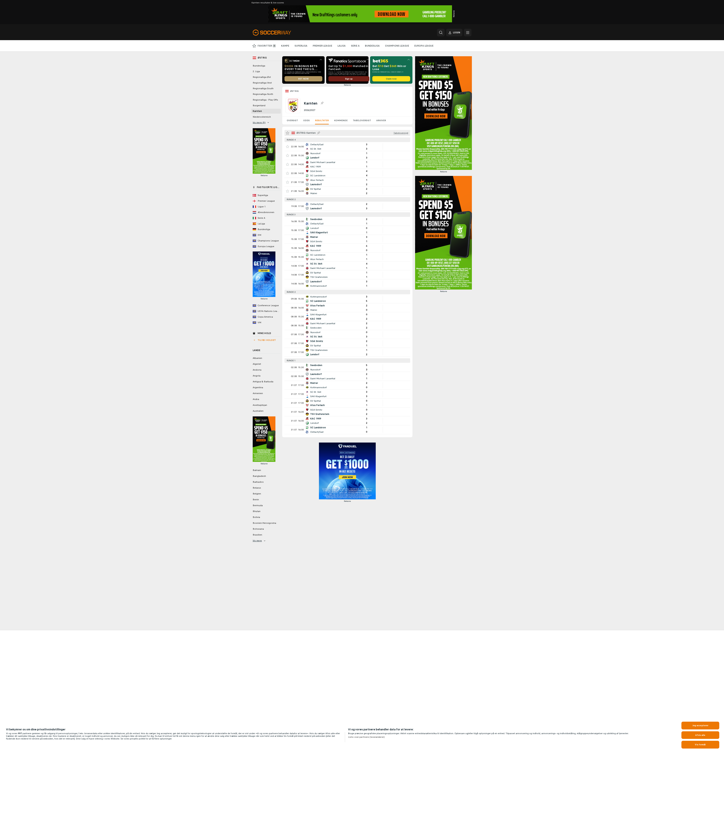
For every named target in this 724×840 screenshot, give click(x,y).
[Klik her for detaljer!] (347, 146)
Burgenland (259, 105)
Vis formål (700, 744)
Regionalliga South (263, 88)
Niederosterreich (262, 116)
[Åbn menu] (467, 32)
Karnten (257, 111)
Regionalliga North (263, 94)
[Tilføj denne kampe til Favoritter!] (287, 147)
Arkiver (381, 120)
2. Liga (256, 71)
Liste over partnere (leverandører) (366, 737)
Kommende (341, 120)
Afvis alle (700, 735)
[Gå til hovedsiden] (279, 33)
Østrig (294, 91)
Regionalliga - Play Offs (265, 99)
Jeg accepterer (700, 725)
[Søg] (441, 32)
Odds (306, 120)
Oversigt (292, 120)
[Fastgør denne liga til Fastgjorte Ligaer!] (322, 103)
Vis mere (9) (259, 122)
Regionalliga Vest (262, 82)
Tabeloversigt (362, 120)
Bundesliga (259, 65)
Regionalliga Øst (262, 77)
